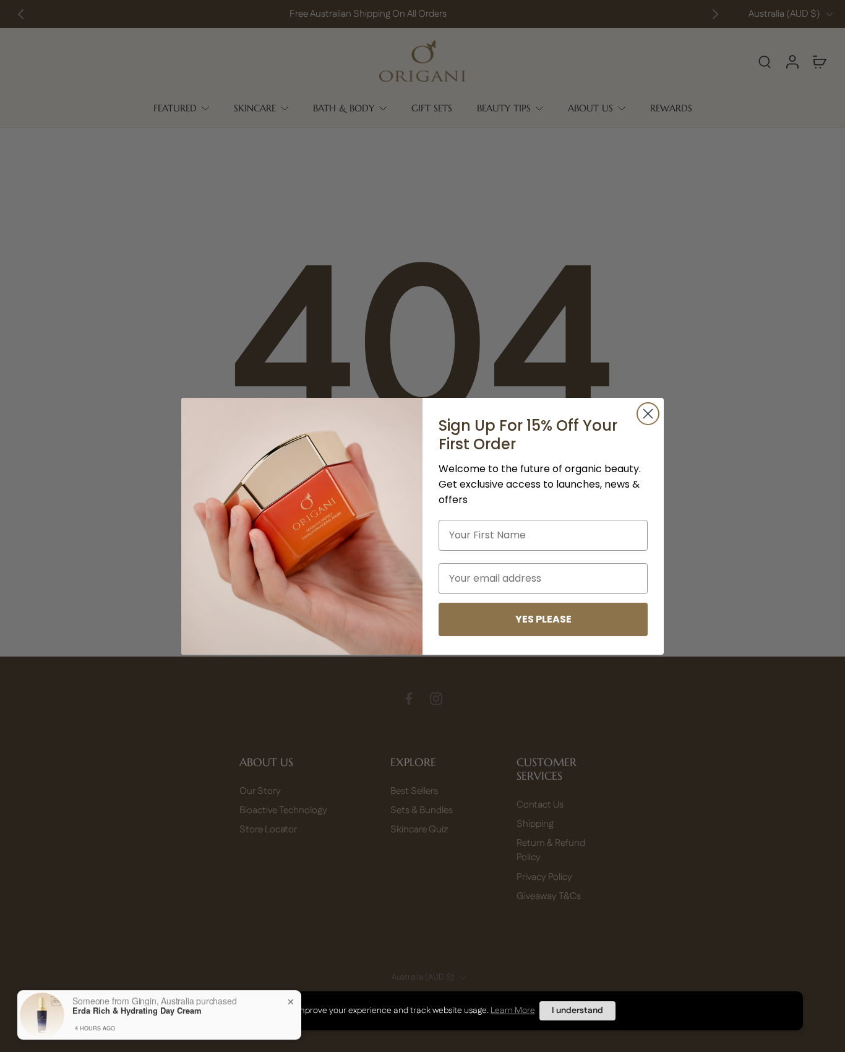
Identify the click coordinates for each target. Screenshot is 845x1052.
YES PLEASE (543, 619)
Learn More (513, 1010)
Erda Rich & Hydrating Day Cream (137, 1004)
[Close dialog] (648, 414)
